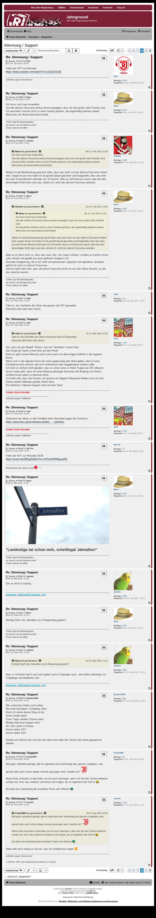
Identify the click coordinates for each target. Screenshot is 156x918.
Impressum (67, 897)
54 (123, 757)
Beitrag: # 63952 (16, 298)
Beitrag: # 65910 (16, 576)
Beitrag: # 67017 (16, 802)
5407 (124, 110)
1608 (124, 160)
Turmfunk (107, 7)
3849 (124, 596)
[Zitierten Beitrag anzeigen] (40, 151)
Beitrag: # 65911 (15, 613)
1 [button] (122, 50)
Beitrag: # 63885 (16, 97)
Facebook (93, 7)
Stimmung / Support (21, 45)
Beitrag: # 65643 (16, 448)
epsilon (117, 592)
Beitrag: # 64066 (16, 411)
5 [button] (129, 50)
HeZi (116, 294)
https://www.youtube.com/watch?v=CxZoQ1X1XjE (33, 71)
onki (116, 338)
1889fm (61, 7)
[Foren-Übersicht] (35, 19)
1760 (124, 343)
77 (123, 449)
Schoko (117, 156)
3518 (124, 80)
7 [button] (137, 50)
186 (124, 699)
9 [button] (146, 50)
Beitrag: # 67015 (16, 757)
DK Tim (117, 445)
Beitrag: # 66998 (16, 698)
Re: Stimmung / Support (24, 57)
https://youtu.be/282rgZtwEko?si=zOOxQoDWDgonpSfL (37, 459)
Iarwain (117, 798)
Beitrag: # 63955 (16, 323)
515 (124, 298)
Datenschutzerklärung (83, 897)
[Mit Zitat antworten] (104, 58)
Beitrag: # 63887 (16, 196)
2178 (124, 803)
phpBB (68, 889)
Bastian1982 (119, 694)
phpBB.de (91, 891)
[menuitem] (27, 31)
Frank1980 (119, 753)
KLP (116, 76)
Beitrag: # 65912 (16, 650)
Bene (116, 106)
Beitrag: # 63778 (16, 61)
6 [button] (133, 50)
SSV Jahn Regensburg (42, 7)
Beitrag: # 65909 (16, 481)
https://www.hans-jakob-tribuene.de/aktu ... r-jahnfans (35, 422)
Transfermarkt (77, 7)
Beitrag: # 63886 (16, 141)
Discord (121, 7)
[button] (112, 50)
